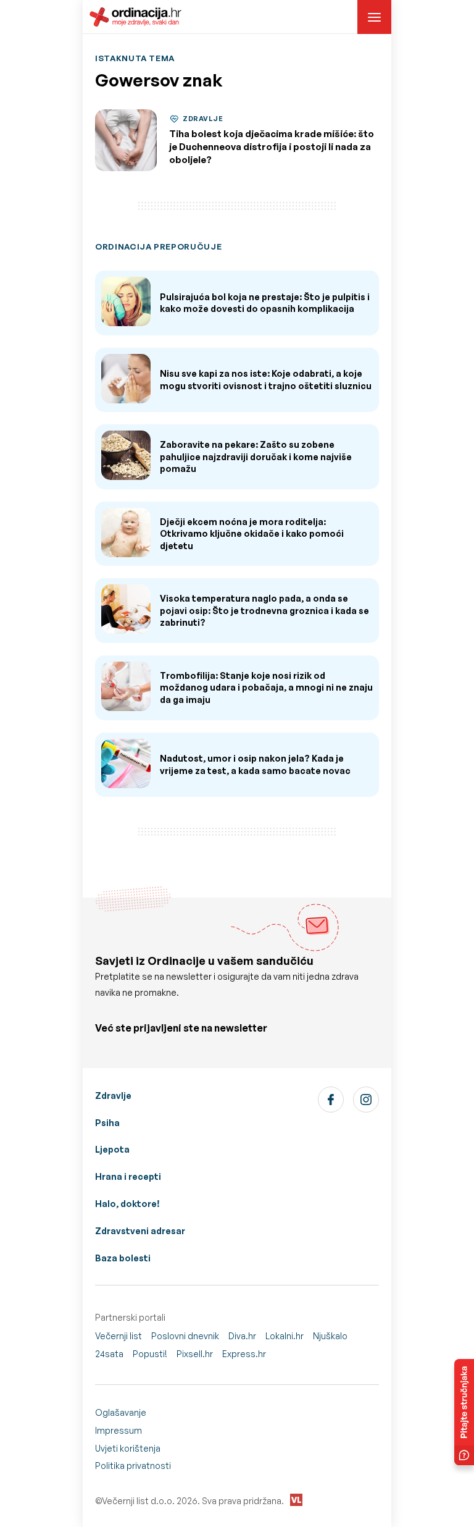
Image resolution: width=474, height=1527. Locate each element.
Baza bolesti (123, 1258)
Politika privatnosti (133, 1465)
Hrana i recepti (128, 1176)
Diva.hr (242, 1336)
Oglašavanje (120, 1412)
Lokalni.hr (284, 1336)
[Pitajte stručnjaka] (464, 1412)
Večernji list (118, 1336)
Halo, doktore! (127, 1203)
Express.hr (244, 1353)
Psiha (107, 1122)
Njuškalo (330, 1336)
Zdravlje (113, 1095)
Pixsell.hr (195, 1353)
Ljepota (112, 1149)
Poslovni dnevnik (185, 1336)
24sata (109, 1353)
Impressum (118, 1430)
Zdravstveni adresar (140, 1231)
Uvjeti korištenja (127, 1448)
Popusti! (150, 1353)
